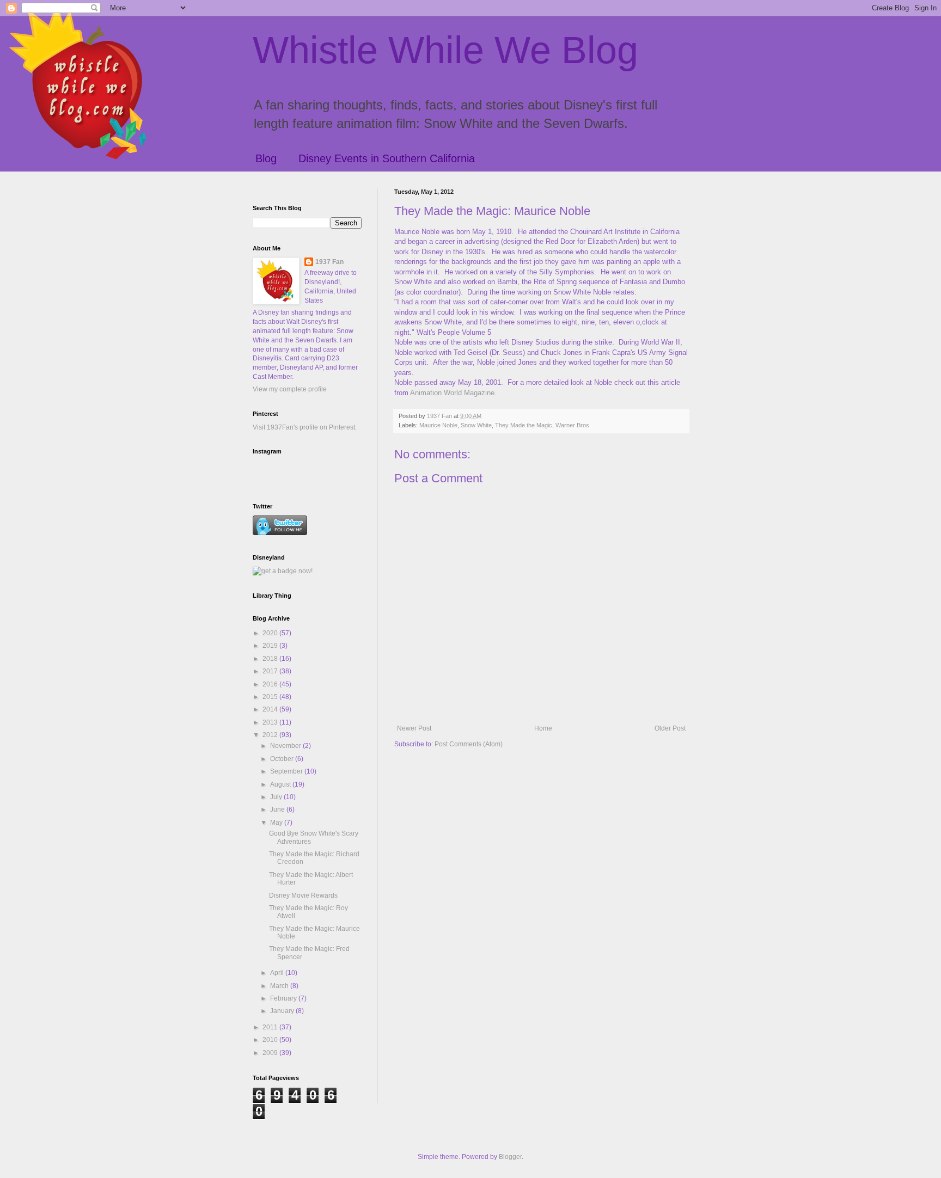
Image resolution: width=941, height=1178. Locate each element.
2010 (270, 1040)
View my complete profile (290, 389)
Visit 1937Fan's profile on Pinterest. (305, 427)
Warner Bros (572, 425)
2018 (270, 658)
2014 (270, 709)
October (282, 759)
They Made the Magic (523, 425)
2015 (270, 697)
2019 (270, 645)
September (287, 771)
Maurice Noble (438, 425)
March (280, 986)
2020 (270, 633)
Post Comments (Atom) (469, 744)
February (284, 998)
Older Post (670, 728)
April (277, 973)
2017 (270, 671)
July (277, 797)
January (283, 1011)
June (278, 809)
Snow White (476, 425)
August (281, 784)
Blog (266, 158)
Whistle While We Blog (445, 50)
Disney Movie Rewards (303, 895)
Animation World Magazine (452, 393)
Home (543, 728)
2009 (270, 1053)
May (277, 822)
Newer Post (414, 728)
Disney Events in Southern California (386, 158)
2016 (270, 684)
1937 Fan (329, 262)
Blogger (510, 1157)
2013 (270, 722)
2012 (270, 735)
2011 (270, 1027)
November (286, 746)
